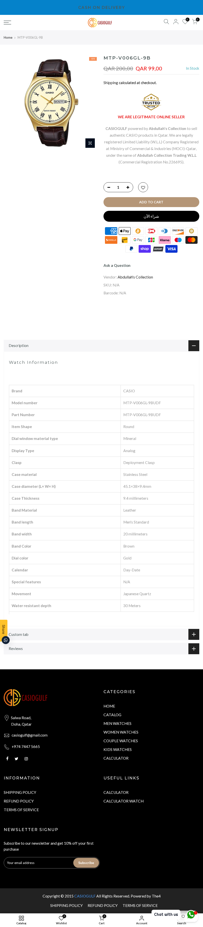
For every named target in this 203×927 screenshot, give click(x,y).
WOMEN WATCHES (120, 732)
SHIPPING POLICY (20, 792)
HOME (109, 706)
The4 (156, 896)
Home (8, 37)
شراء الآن (151, 216)
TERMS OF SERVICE (21, 809)
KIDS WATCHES (117, 749)
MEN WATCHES (117, 723)
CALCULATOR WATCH (123, 801)
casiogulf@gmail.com (30, 735)
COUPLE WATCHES (120, 741)
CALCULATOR (115, 758)
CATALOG (112, 714)
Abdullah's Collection (135, 277)
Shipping (110, 82)
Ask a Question (116, 265)
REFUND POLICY (19, 801)
